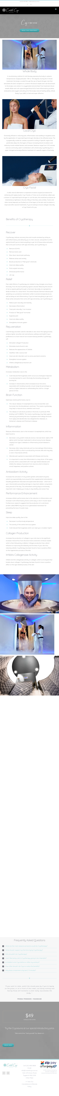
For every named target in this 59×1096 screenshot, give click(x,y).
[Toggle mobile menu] (56, 9)
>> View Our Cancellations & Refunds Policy (29, 1084)
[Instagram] (8, 1073)
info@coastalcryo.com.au (34, 1)
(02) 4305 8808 (25, 1)
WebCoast (54, 1073)
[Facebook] (4, 1073)
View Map (29, 1078)
